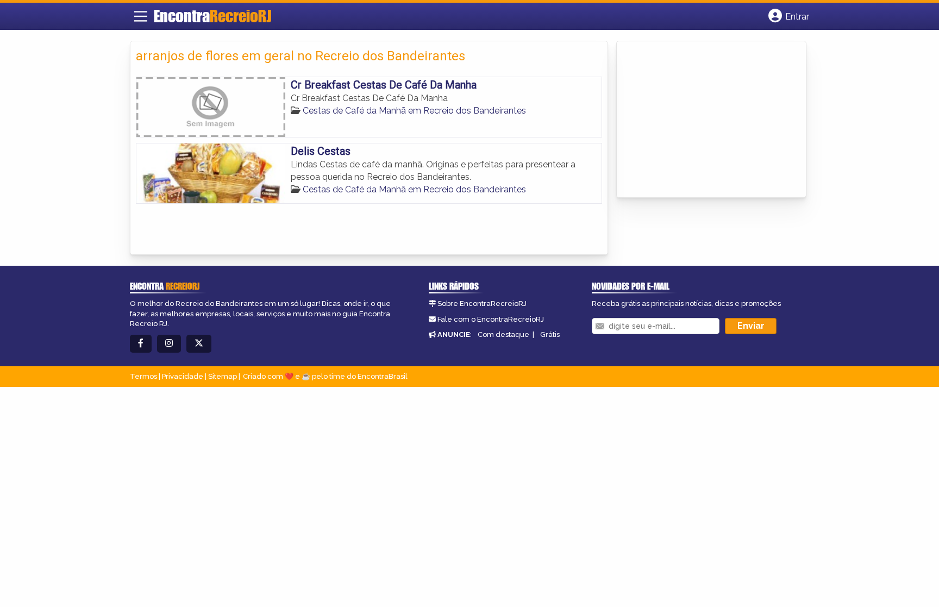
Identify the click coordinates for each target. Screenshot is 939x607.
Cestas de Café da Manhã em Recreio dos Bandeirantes (414, 110)
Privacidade (182, 376)
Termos (143, 376)
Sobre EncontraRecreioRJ (482, 303)
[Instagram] (169, 344)
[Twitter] (198, 344)
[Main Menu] (141, 16)
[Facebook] (141, 344)
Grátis (550, 334)
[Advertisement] (703, 120)
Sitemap (222, 376)
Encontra (212, 16)
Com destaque (503, 334)
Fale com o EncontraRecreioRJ (490, 319)
